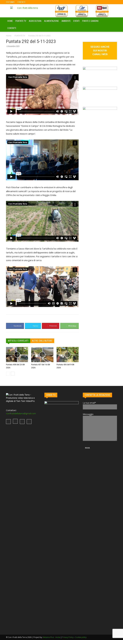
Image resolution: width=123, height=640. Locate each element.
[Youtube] (47, 2)
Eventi (76, 21)
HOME (10, 21)
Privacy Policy (68, 637)
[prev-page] (8, 373)
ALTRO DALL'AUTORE (42, 340)
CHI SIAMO (10, 2)
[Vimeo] (42, 2)
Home (8, 35)
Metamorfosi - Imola (51, 637)
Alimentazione (51, 21)
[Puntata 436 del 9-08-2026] (68, 354)
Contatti (11, 28)
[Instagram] (37, 2)
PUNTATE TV (20, 21)
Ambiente (66, 21)
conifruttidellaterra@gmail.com (21, 413)
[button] (113, 21)
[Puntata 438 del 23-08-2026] (17, 354)
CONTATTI (21, 2)
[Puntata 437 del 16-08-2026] (42, 354)
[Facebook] (32, 2)
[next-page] (13, 373)
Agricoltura (35, 21)
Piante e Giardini (90, 21)
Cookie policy (81, 637)
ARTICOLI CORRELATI (18, 340)
